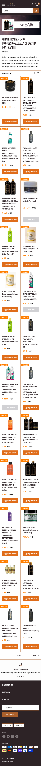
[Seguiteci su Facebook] (3, 736)
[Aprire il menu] (3, 5)
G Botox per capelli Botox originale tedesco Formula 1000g (10, 294)
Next (34, 655)
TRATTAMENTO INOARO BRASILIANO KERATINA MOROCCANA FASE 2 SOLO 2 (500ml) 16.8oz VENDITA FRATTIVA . (30, 390)
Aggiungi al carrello (30, 121)
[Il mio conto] (32, 4)
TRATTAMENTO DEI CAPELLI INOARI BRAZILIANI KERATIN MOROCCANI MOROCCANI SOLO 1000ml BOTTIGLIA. (30, 104)
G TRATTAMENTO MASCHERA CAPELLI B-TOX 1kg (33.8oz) (31, 249)
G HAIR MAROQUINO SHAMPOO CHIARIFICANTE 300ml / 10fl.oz (31, 629)
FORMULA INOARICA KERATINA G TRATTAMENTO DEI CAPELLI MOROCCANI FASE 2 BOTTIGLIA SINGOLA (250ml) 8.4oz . (31, 154)
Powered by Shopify (7, 761)
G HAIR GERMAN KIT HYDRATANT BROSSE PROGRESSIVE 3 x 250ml (9, 584)
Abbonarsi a (10, 714)
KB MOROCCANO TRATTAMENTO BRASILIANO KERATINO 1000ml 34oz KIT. (31, 341)
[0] (36, 4)
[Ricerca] (36, 10)
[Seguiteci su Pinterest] (16, 736)
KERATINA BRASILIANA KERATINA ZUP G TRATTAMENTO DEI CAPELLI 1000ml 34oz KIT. (10, 389)
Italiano (6, 725)
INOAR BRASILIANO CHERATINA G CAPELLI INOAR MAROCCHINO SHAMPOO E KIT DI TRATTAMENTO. (10, 203)
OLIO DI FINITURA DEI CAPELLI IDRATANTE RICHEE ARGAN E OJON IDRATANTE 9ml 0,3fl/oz (9, 484)
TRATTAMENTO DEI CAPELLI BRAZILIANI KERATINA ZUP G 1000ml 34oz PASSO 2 (30, 295)
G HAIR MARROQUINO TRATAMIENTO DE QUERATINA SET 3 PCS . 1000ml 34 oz (30, 438)
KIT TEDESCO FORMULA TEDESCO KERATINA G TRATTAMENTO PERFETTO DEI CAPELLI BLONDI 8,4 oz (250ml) (10, 535)
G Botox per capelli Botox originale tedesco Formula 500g (30, 530)
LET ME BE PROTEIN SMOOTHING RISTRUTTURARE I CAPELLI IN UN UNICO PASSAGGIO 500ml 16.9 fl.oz (10, 154)
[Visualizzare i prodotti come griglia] (34, 73)
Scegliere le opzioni (10, 121)
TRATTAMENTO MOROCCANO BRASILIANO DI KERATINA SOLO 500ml (30, 584)
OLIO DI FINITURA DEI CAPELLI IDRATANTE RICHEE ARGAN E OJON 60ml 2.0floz (9, 438)
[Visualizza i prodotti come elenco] (38, 73)
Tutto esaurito (30, 219)
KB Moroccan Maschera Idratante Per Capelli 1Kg (30, 201)
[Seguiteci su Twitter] (8, 736)
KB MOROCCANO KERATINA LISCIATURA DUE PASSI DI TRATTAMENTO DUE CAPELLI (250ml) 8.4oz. (10, 630)
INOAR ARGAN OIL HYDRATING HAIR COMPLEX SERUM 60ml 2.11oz (10, 340)
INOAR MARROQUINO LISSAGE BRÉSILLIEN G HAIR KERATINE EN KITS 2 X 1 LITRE (31, 483)
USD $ (17, 725)
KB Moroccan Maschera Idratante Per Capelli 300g (10, 100)
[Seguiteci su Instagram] (12, 736)
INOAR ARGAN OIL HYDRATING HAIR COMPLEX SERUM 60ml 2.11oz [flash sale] (10, 250)
